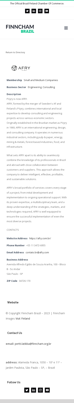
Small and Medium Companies (41, 80)
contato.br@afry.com (37, 252)
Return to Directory (15, 52)
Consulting (49, 87)
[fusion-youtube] (47, 390)
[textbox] (37, 351)
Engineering (35, 87)
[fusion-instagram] (40, 390)
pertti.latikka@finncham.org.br (33, 344)
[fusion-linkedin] (33, 390)
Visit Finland (23, 318)
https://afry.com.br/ (40, 238)
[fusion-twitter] (26, 390)
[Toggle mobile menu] (66, 28)
